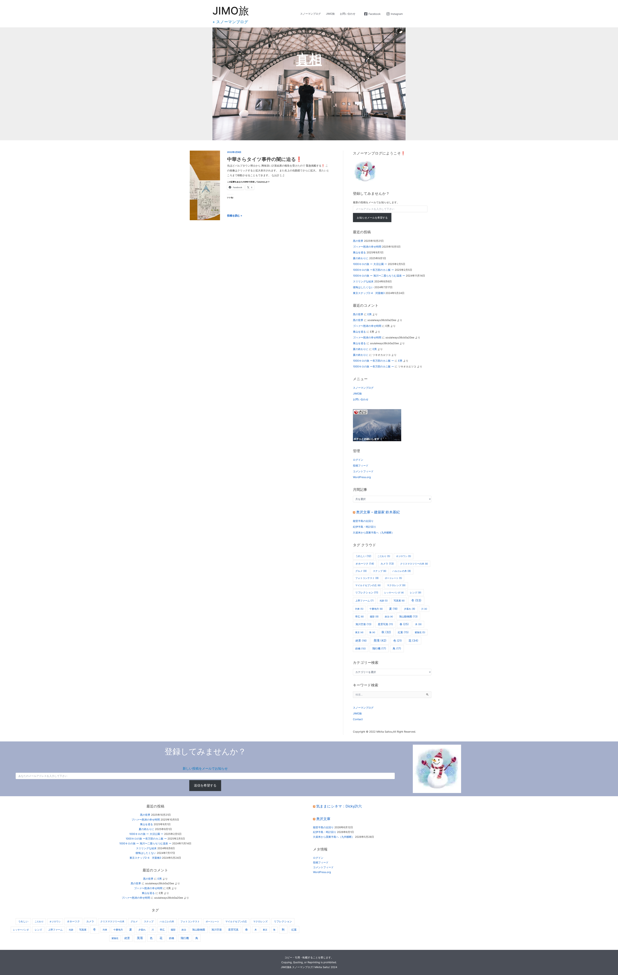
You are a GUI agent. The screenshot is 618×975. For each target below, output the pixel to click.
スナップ (379, 571)
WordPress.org (362, 477)
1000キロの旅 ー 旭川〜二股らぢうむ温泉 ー (379, 275)
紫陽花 (420, 632)
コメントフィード (363, 471)
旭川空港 (363, 624)
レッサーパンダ (394, 592)
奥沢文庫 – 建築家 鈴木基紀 (378, 512)
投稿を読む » (234, 215)
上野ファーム (364, 600)
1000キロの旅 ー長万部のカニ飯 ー (373, 269)
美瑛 (380, 640)
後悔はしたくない (363, 287)
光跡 (383, 600)
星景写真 (385, 624)
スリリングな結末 (363, 281)
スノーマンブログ (310, 13)
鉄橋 (360, 648)
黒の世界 (358, 240)
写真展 (399, 600)
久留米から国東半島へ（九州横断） (373, 532)
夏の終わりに (360, 258)
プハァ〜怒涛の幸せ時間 (367, 246)
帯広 (359, 616)
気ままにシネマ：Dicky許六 (339, 806)
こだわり (383, 556)
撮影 (374, 616)
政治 (389, 616)
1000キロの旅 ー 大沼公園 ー (370, 264)
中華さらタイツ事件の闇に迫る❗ (264, 159)
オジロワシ (403, 556)
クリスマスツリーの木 (414, 563)
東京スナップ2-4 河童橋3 (369, 293)
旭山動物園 (408, 616)
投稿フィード (360, 465)
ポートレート (393, 578)
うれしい (363, 556)
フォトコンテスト (367, 578)
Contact (358, 719)
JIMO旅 (230, 10)
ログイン (358, 459)
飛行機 (379, 648)
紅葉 (403, 632)
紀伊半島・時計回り (364, 526)
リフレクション (366, 592)
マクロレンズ (396, 585)
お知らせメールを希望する (372, 217)
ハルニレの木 (401, 570)
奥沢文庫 (323, 819)
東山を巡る (359, 252)
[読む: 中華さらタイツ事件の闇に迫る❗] (205, 185)
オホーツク (365, 563)
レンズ (415, 592)
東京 (359, 632)
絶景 (361, 640)
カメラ (387, 563)
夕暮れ (409, 608)
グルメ (361, 570)
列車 (359, 608)
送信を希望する (205, 785)
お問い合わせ (347, 13)
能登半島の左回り (363, 521)
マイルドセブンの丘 (368, 585)
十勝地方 (376, 608)
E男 (369, 314)
